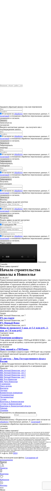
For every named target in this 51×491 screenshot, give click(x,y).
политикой (4, 116)
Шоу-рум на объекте (8, 12)
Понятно (3, 462)
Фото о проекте (6, 31)
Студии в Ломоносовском (11, 404)
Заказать (3, 120)
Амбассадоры (6, 17)
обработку (18, 114)
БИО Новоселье (6, 14)
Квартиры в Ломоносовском (12, 401)
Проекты (4, 29)
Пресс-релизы (6, 386)
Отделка (3, 37)
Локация (3, 35)
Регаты (3, 10)
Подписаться (5, 417)
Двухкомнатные (6, 397)
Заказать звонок (6, 45)
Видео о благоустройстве (10, 58)
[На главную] (15, 26)
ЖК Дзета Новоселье (9, 382)
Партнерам (4, 71)
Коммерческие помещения (11, 393)
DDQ (15, 453)
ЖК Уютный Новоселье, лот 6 (13, 375)
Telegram (3, 408)
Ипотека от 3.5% (7, 73)
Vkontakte (4, 410)
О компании (5, 3)
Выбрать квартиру (8, 40)
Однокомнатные (7, 395)
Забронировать (6, 161)
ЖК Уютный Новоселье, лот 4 (13, 370)
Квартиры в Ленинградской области (15, 406)
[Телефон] (2, 51)
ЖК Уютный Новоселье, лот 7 (13, 377)
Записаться (4, 143)
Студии (3, 399)
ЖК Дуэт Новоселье (8, 379)
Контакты (4, 8)
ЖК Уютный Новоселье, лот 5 (13, 373)
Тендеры (3, 33)
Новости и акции (7, 6)
